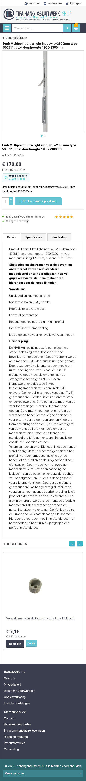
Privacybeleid (12, 684)
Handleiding (59, 237)
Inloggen (75, 3)
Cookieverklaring (15, 697)
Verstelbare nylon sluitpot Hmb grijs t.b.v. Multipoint (40, 618)
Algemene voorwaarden (19, 691)
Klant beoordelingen (17, 703)
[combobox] (37, 28)
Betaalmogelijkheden (17, 724)
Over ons (10, 678)
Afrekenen (55, 3)
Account (34, 3)
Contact (9, 718)
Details (11, 237)
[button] (41, 135)
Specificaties (33, 237)
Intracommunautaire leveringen (24, 730)
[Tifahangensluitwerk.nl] (38, 10)
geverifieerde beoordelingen (25, 216)
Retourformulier (14, 743)
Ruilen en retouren (16, 737)
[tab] (11, 237)
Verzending (11, 749)
